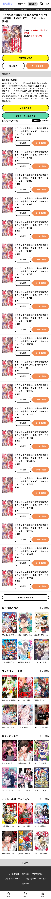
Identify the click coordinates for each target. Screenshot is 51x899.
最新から (45, 121)
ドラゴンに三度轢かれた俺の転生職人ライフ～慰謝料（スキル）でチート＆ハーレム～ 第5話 (31, 225)
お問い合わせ (31, 879)
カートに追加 (37, 66)
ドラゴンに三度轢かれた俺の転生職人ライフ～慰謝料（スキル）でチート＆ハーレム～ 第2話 (31, 154)
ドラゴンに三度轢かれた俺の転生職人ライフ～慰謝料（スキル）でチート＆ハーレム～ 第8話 (31, 294)
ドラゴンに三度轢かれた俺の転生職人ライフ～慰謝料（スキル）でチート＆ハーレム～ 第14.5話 (31, 458)
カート (25, 896)
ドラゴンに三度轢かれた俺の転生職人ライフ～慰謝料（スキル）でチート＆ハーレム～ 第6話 (31, 248)
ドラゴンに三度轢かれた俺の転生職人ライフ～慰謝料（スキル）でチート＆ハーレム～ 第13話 (31, 411)
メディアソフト (37, 36)
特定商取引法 (37, 874)
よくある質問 (13, 874)
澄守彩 (42, 30)
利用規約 (25, 874)
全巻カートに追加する (25, 115)
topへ (25, 862)
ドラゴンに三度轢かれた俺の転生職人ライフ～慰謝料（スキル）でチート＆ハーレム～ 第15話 (31, 481)
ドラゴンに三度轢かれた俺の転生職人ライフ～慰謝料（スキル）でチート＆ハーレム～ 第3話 (31, 178)
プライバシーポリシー (13, 879)
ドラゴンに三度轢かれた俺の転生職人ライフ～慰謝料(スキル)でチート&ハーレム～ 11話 (31, 364)
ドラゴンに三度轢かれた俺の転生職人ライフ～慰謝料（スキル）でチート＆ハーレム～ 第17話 (31, 528)
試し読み (13, 66)
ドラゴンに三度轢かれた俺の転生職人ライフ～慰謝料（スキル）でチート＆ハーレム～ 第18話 (31, 551)
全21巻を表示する (26, 597)
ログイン (22, 4)
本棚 (42, 896)
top (8, 896)
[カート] (47, 4)
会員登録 (32, 4)
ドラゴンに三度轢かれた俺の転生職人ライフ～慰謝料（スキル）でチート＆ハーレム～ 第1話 (31, 131)
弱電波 (26, 33)
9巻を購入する (25, 58)
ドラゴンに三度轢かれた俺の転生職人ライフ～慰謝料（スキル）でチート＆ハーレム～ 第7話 (31, 271)
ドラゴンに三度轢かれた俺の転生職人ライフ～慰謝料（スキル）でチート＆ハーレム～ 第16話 (31, 504)
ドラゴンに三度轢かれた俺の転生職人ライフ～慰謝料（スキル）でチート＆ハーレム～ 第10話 (31, 341)
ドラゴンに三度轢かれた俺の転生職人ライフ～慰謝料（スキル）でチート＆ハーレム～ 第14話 (31, 435)
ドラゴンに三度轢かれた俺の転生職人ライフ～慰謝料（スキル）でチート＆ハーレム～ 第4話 (31, 201)
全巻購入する (25, 108)
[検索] (41, 4)
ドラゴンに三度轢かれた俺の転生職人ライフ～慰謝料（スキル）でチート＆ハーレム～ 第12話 (31, 388)
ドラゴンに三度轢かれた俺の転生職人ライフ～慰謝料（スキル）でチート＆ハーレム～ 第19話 (31, 575)
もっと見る (44, 608)
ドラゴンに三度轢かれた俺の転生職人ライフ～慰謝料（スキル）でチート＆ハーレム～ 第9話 (31, 318)
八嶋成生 (34, 30)
